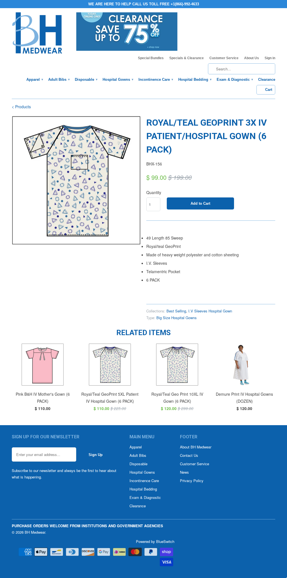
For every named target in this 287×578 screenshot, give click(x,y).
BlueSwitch (165, 541)
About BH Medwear (195, 447)
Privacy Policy (191, 480)
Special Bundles (151, 58)
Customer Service (224, 58)
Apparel (34, 79)
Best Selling (176, 311)
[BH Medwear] (37, 34)
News (184, 472)
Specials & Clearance (186, 58)
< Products (21, 106)
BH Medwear (35, 532)
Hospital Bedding (194, 79)
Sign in (270, 58)
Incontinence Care (155, 79)
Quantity (153, 192)
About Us (251, 58)
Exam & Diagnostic (235, 79)
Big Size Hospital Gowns (176, 317)
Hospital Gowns (118, 79)
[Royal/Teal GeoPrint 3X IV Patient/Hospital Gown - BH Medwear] (76, 180)
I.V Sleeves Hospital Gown (210, 311)
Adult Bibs (58, 79)
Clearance (266, 79)
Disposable (86, 79)
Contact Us (189, 455)
